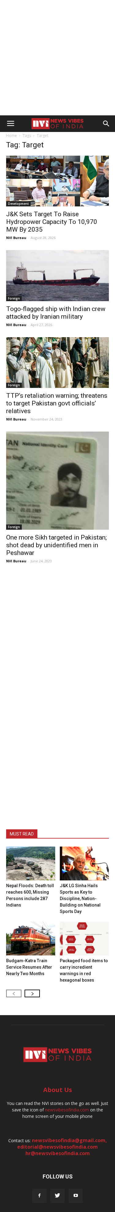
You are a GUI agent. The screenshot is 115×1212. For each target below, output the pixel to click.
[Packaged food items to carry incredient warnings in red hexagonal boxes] (84, 938)
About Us (57, 1090)
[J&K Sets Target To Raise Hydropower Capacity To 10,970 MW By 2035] (57, 181)
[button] (106, 123)
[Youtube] (75, 1196)
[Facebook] (39, 1196)
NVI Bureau (16, 237)
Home (11, 135)
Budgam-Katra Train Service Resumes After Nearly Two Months (29, 967)
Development (18, 203)
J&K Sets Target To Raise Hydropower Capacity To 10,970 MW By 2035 (51, 221)
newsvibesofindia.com (67, 1110)
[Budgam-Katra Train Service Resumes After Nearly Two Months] (30, 938)
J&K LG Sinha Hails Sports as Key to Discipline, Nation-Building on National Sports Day (80, 898)
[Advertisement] (57, 57)
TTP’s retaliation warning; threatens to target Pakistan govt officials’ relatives (56, 403)
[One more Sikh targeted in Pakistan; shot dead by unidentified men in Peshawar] (57, 481)
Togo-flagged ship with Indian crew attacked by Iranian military (55, 312)
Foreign (14, 298)
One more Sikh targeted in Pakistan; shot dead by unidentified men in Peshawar (56, 545)
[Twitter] (57, 1196)
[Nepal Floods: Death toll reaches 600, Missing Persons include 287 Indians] (30, 863)
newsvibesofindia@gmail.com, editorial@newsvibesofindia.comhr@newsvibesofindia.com (62, 1147)
